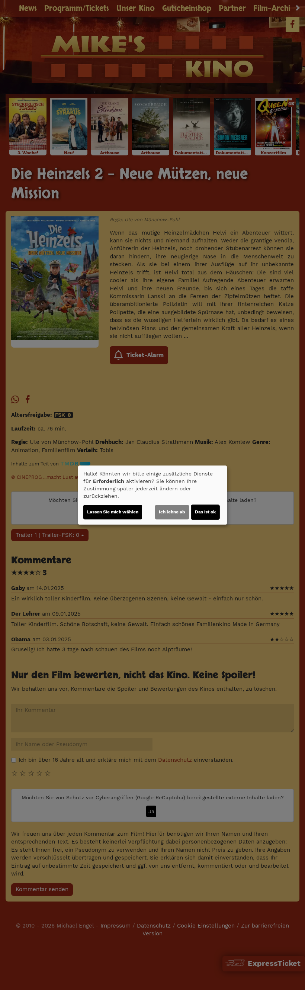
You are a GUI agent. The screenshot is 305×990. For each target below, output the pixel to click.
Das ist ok (205, 512)
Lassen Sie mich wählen (112, 512)
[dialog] (152, 495)
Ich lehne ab (172, 512)
